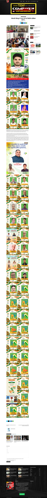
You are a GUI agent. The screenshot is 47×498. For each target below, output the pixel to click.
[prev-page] (6, 443)
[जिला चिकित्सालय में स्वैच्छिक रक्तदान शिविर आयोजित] (38, 51)
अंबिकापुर (11, 15)
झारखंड (26, 1)
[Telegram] (23, 23)
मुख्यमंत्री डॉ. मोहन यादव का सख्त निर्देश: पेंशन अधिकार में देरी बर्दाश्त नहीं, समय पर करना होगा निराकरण (13, 473)
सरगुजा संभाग (9, 15)
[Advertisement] (23, 8)
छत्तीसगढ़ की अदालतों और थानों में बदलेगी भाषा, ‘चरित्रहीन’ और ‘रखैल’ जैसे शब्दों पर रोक (13, 476)
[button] (40, 1)
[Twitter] (20, 23)
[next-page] (7, 443)
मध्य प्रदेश (21, 1)
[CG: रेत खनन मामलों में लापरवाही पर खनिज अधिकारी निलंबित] (31, 37)
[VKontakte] (30, 483)
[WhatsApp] (26, 23)
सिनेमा (37, 1)
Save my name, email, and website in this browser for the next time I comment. (15, 458)
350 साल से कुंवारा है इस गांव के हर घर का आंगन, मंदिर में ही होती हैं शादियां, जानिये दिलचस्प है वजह (24, 425)
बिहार (28, 1)
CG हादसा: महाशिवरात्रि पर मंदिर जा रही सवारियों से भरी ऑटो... (32, 54)
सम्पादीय (34, 1)
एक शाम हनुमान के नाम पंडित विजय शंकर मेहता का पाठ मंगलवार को (11, 425)
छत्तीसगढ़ (23, 1)
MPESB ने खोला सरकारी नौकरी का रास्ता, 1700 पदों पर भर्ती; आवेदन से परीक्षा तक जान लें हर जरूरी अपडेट (13, 469)
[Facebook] (25, 23)
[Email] (22, 23)
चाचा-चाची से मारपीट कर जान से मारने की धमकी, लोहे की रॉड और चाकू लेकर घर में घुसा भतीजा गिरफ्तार (17, 441)
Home (7, 15)
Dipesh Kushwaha (21, 21)
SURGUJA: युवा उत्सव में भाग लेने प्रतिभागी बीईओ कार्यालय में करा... (32, 48)
